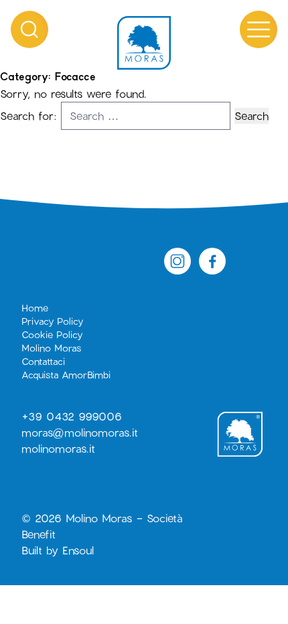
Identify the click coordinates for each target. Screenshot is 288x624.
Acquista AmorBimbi (66, 374)
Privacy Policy (52, 321)
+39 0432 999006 (71, 416)
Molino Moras (51, 348)
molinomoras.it (58, 448)
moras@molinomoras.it (79, 432)
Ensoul (78, 550)
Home (34, 307)
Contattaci (43, 361)
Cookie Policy (51, 334)
